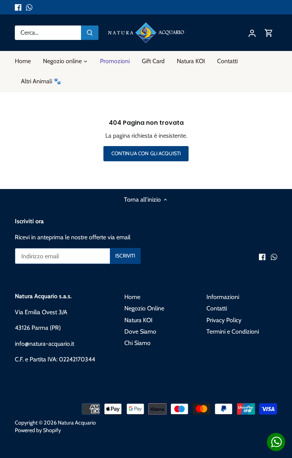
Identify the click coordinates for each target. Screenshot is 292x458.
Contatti (216, 308)
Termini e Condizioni (232, 331)
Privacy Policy (223, 320)
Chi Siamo (137, 343)
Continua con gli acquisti (146, 153)
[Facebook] (18, 7)
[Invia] (89, 32)
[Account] (252, 32)
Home (132, 297)
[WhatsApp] (29, 7)
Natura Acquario (77, 422)
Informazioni (222, 297)
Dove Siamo (140, 331)
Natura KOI (138, 320)
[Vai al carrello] (268, 32)
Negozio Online (144, 308)
